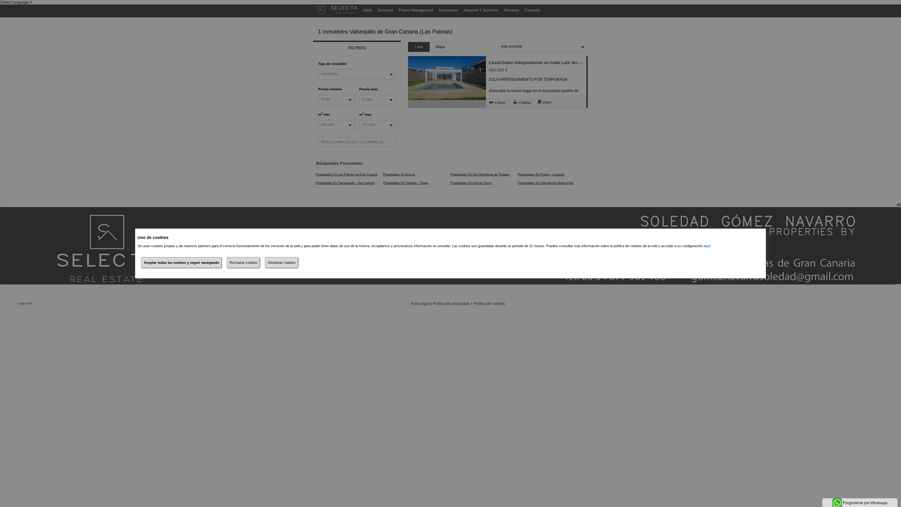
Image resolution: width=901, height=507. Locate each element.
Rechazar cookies (243, 263)
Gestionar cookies (282, 263)
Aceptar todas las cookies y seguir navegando (181, 263)
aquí (706, 246)
